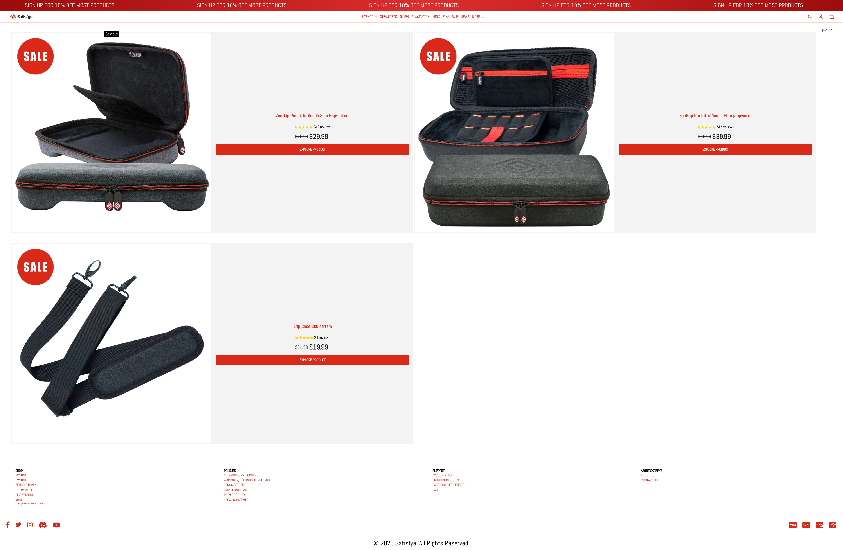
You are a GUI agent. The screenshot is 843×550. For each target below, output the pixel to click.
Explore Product (313, 149)
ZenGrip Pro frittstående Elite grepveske (715, 116)
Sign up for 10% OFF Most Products (70, 5)
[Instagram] (30, 525)
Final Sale (450, 17)
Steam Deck (388, 17)
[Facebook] (8, 525)
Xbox (436, 17)
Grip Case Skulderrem (312, 326)
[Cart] (831, 16)
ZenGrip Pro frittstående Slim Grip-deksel (312, 116)
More (476, 17)
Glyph (404, 17)
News (465, 17)
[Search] (810, 16)
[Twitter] (19, 525)
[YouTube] (57, 525)
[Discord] (43, 525)
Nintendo (366, 17)
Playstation (420, 17)
